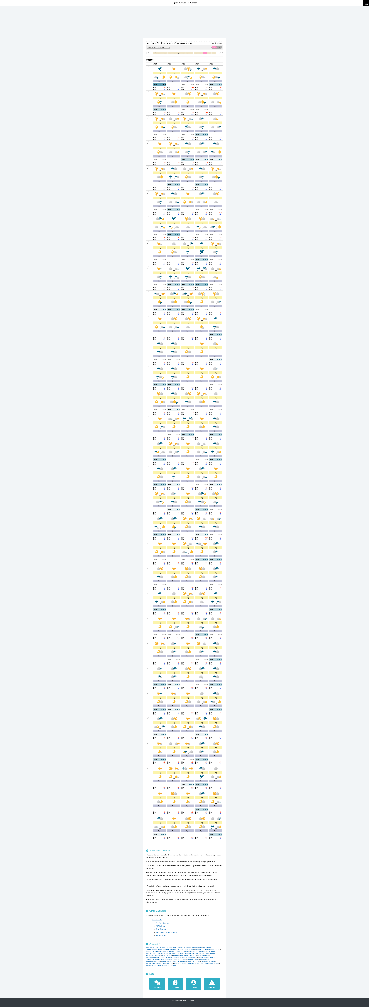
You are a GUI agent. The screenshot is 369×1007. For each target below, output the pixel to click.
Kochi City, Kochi (167, 955)
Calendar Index (157, 920)
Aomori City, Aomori (151, 949)
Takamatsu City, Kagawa (191, 953)
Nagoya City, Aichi (197, 947)
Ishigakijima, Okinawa (180, 959)
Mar (174, 53)
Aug (196, 53)
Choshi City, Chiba (163, 949)
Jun (188, 53)
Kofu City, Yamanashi (170, 965)
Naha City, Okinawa (166, 959)
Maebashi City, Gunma (152, 951)
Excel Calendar (161, 929)
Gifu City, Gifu (216, 949)
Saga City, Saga (204, 959)
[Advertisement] (184, 22)
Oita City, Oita (214, 957)
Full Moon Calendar (162, 923)
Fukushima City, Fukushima (203, 949)
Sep (200, 53)
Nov (209, 53)
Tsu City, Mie (193, 955)
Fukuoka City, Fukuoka (184, 947)
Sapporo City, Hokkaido (182, 951)
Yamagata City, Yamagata (211, 963)
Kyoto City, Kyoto (171, 947)
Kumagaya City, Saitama (153, 961)
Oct (205, 53)
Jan (165, 53)
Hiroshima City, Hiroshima (167, 951)
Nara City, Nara (192, 957)
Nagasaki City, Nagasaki (180, 957)
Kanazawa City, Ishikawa (164, 953)
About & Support (161, 935)
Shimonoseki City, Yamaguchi (154, 965)
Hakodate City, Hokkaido (197, 951)
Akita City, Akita (207, 947)
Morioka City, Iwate (177, 953)
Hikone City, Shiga (166, 961)
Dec (214, 53)
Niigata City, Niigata (203, 957)
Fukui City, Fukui (189, 949)
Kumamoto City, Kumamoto (180, 955)
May (183, 53)
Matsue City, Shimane (179, 961)
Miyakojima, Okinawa (193, 959)
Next (219, 53)
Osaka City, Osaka (160, 947)
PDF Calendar (161, 926)
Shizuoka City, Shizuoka (193, 961)
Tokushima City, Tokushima (153, 963)
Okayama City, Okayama (153, 959)
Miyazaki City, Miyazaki (152, 957)
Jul (191, 53)
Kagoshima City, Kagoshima (207, 953)
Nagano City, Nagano (166, 957)
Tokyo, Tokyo (150, 947)
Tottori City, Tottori (168, 963)
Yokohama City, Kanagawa (153, 955)
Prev (149, 53)
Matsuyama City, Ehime (176, 949)
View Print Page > (217, 43)
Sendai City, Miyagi (203, 955)
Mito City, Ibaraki (150, 953)
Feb (170, 53)
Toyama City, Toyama (180, 963)
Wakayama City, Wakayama (195, 963)
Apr (178, 53)
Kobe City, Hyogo (210, 951)
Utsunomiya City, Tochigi (208, 961)
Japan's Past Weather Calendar (184, 3)
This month (158, 53)
